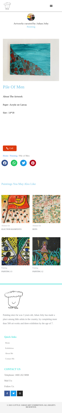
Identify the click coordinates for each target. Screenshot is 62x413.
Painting (31, 26)
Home (5, 156)
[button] (51, 6)
